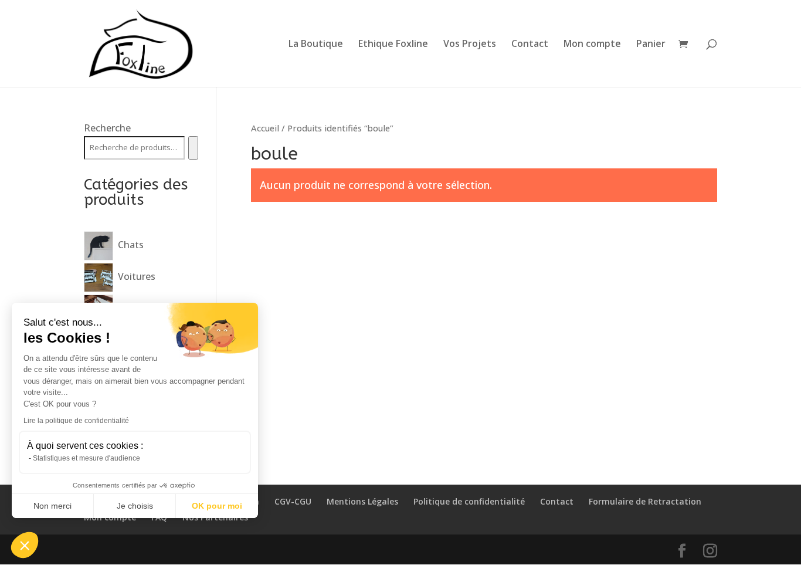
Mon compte (592, 44)
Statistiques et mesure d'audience (86, 458)
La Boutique (316, 44)
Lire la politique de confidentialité (76, 421)
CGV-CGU (292, 501)
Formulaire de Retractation (645, 501)
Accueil (265, 128)
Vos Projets (469, 44)
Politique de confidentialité (469, 501)
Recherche (107, 127)
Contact (529, 44)
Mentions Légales (362, 501)
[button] (25, 545)
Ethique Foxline (393, 44)
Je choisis (135, 505)
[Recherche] (193, 148)
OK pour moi (217, 505)
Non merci (52, 505)
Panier (651, 44)
